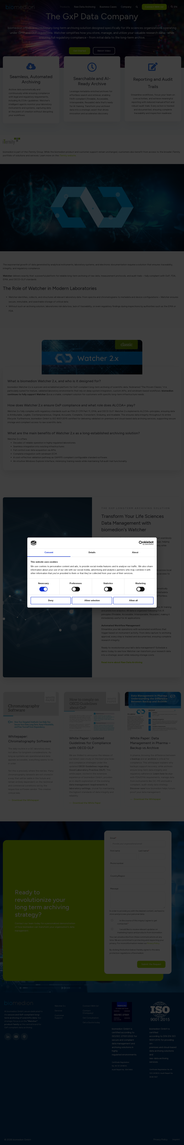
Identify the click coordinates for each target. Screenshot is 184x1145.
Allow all (133, 600)
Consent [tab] (49, 552)
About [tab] (135, 552)
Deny (50, 600)
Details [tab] (92, 552)
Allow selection (92, 600)
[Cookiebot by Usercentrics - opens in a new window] (141, 543)
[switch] (76, 589)
